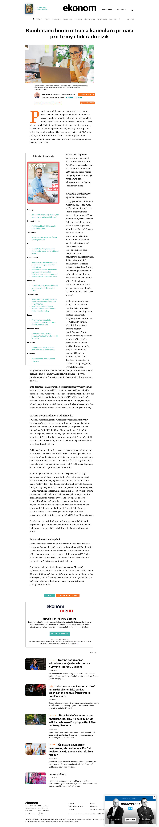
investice (37, 103)
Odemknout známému (69, 595)
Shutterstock (42, 89)
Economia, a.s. (44, 806)
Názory (39, 19)
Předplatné (72, 809)
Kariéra (92, 803)
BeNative (130, 19)
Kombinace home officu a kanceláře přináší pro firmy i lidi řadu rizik (45, 336)
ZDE (77, 643)
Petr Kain (46, 94)
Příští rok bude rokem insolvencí (44, 274)
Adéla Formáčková (92, 814)
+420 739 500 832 (104, 814)
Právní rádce (102, 19)
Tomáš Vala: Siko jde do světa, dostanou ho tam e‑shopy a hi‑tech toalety (45, 251)
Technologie (67, 19)
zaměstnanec (47, 103)
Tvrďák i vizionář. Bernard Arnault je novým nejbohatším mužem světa (45, 288)
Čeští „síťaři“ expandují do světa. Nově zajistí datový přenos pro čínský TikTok (44, 301)
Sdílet (50, 595)
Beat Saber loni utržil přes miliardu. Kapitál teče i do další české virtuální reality (44, 308)
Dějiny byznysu (89, 19)
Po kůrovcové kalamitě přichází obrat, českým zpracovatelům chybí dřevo (44, 264)
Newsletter (93, 806)
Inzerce (71, 814)
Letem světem (57, 774)
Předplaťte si (107, 10)
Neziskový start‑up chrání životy (44, 277)
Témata (47, 19)
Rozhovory (57, 19)
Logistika (112, 19)
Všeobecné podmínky (97, 809)
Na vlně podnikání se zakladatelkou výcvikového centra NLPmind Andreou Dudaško (69, 663)
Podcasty (78, 19)
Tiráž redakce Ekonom (76, 806)
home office (57, 103)
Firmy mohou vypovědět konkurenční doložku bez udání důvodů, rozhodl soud (44, 322)
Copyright (28, 806)
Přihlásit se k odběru (59, 633)
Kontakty (71, 803)
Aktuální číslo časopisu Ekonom (41, 9)
